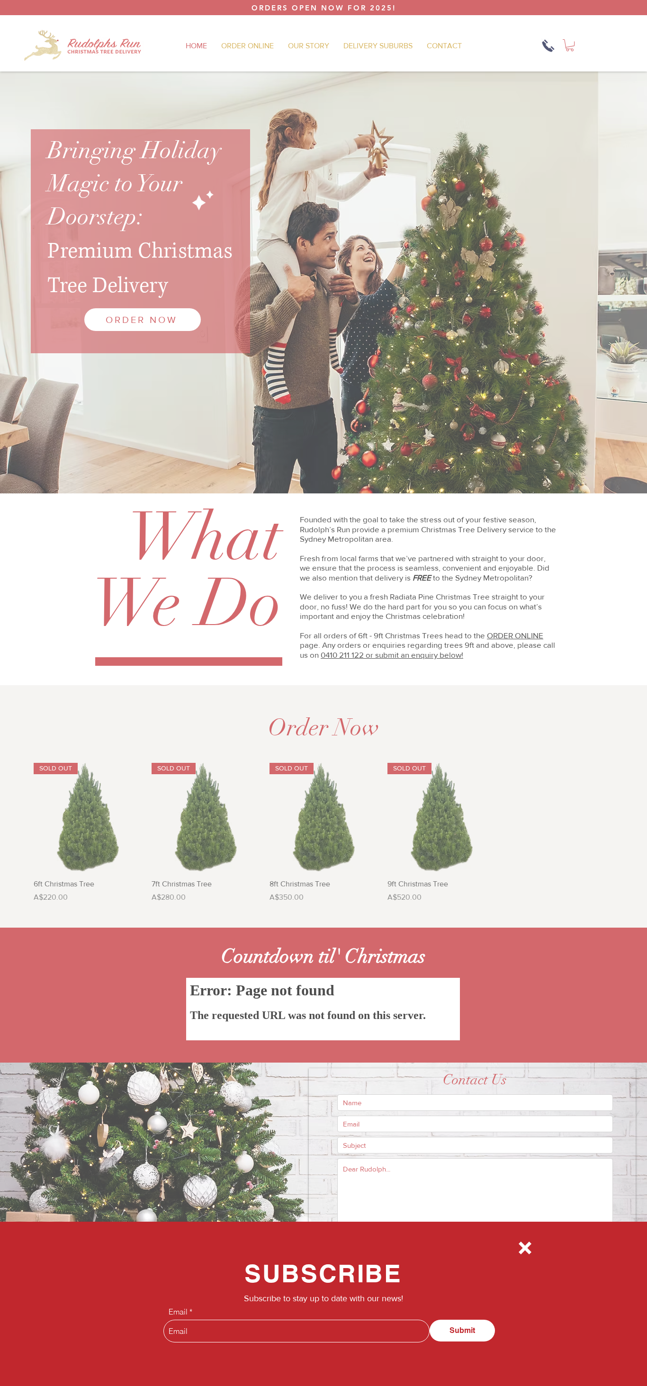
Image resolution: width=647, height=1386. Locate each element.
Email (178, 1311)
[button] (525, 1248)
